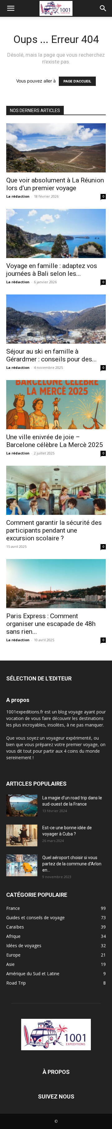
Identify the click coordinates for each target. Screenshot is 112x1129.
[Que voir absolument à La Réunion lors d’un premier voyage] (56, 147)
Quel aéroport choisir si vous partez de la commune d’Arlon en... (71, 864)
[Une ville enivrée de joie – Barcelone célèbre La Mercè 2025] (56, 404)
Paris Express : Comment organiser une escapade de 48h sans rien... (51, 623)
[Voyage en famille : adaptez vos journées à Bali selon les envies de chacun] (56, 233)
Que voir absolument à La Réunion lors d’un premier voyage (55, 184)
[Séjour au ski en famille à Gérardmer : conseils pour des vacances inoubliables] (56, 319)
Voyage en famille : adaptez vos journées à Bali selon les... (51, 269)
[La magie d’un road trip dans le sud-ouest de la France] (21, 805)
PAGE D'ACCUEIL (77, 81)
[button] (11, 8)
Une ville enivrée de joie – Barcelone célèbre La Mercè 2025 (54, 441)
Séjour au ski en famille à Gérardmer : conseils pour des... (51, 355)
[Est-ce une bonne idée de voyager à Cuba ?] (21, 835)
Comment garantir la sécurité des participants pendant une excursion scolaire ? (54, 530)
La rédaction (18, 196)
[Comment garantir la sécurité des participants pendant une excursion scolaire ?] (56, 490)
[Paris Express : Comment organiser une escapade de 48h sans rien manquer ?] (56, 583)
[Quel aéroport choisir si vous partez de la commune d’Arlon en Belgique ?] (21, 865)
